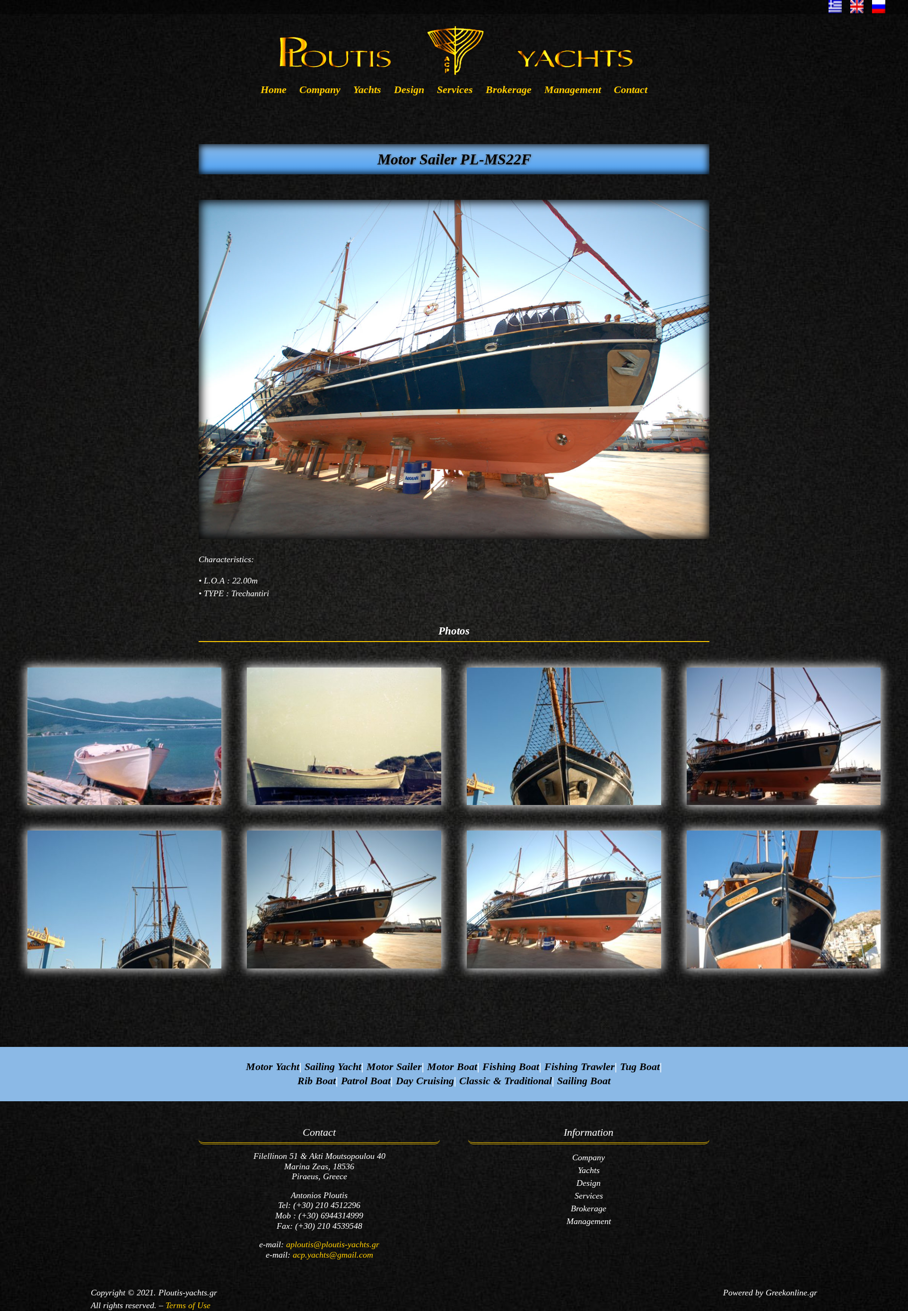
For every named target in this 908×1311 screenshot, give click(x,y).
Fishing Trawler (579, 1066)
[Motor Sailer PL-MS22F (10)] (564, 968)
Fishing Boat (510, 1066)
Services (455, 90)
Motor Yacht (272, 1066)
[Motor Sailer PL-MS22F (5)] (784, 805)
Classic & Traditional (505, 1081)
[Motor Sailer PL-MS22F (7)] (124, 968)
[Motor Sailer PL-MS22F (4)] (564, 805)
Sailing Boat (584, 1081)
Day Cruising (425, 1081)
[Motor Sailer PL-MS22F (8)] (344, 968)
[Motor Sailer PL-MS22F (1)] (124, 805)
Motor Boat (452, 1066)
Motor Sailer (394, 1066)
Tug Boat (640, 1066)
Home (274, 90)
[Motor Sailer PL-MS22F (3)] (344, 805)
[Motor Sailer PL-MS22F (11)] (784, 968)
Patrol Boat (366, 1081)
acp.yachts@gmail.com (333, 1255)
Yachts (367, 90)
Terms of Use (188, 1305)
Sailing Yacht (333, 1066)
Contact (630, 90)
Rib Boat (316, 1081)
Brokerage (509, 90)
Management (572, 90)
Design (409, 90)
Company (319, 90)
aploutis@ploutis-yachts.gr (332, 1244)
